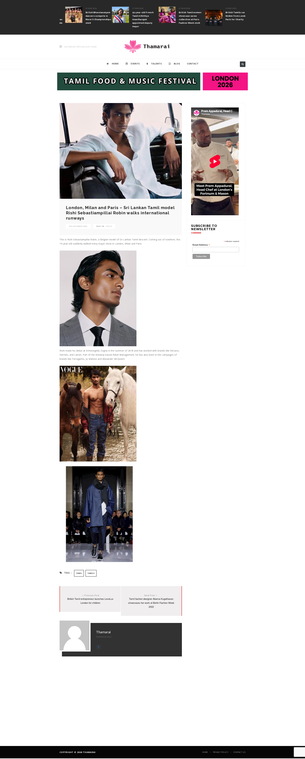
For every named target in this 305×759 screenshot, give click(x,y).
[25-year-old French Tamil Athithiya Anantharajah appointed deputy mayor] (114, 15)
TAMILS (91, 573)
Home (205, 752)
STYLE (109, 226)
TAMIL (79, 573)
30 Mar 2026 (85, 8)
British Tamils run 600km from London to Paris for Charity (232, 16)
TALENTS (156, 63)
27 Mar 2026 (132, 8)
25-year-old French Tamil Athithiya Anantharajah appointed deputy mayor (137, 19)
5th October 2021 (78, 226)
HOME (115, 63)
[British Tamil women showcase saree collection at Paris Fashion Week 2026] (161, 15)
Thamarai (103, 632)
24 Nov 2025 (225, 8)
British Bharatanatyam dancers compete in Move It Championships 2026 (92, 17)
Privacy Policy (220, 752)
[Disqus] (121, 696)
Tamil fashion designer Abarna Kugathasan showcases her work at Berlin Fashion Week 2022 (151, 602)
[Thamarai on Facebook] (98, 647)
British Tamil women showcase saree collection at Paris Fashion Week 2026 (184, 17)
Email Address (201, 244)
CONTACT (192, 63)
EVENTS (135, 63)
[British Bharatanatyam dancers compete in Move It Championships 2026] (68, 15)
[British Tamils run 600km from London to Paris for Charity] (208, 16)
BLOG (176, 63)
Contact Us (239, 752)
